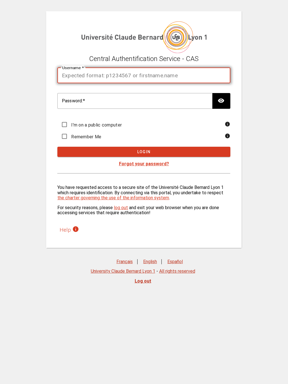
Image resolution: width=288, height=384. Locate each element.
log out (121, 207)
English (150, 261)
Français (124, 261)
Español (175, 261)
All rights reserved (177, 271)
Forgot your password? (144, 163)
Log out (143, 281)
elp (66, 230)
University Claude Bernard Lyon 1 (123, 271)
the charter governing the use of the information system (113, 197)
